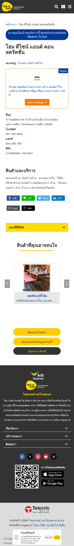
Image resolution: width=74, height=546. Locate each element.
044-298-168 (13, 143)
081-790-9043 (14, 134)
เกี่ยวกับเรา (12, 428)
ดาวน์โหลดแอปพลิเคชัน (53, 467)
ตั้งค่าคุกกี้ (48, 537)
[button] (13, 198)
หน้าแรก (11, 24)
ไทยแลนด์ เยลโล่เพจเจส (37, 394)
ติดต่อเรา (11, 444)
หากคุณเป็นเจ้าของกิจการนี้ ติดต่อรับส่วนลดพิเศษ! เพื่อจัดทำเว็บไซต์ (37, 35)
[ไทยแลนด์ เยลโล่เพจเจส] (30, 457)
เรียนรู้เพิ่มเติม (30, 543)
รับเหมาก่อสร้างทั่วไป (30, 63)
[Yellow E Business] (22, 457)
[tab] (37, 227)
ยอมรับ (57, 537)
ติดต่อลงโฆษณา (37, 332)
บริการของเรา (14, 436)
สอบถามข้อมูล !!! (37, 102)
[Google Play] (56, 482)
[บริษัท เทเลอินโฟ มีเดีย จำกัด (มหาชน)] (37, 509)
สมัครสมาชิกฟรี (37, 351)
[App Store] (56, 474)
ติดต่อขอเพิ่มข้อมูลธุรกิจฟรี (37, 342)
